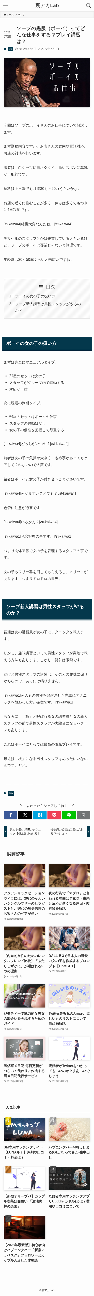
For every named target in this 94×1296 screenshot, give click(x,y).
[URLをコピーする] (83, 815)
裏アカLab (47, 5)
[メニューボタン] (5, 5)
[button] (10, 815)
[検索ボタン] (88, 5)
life (10, 49)
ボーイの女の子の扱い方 (35, 296)
